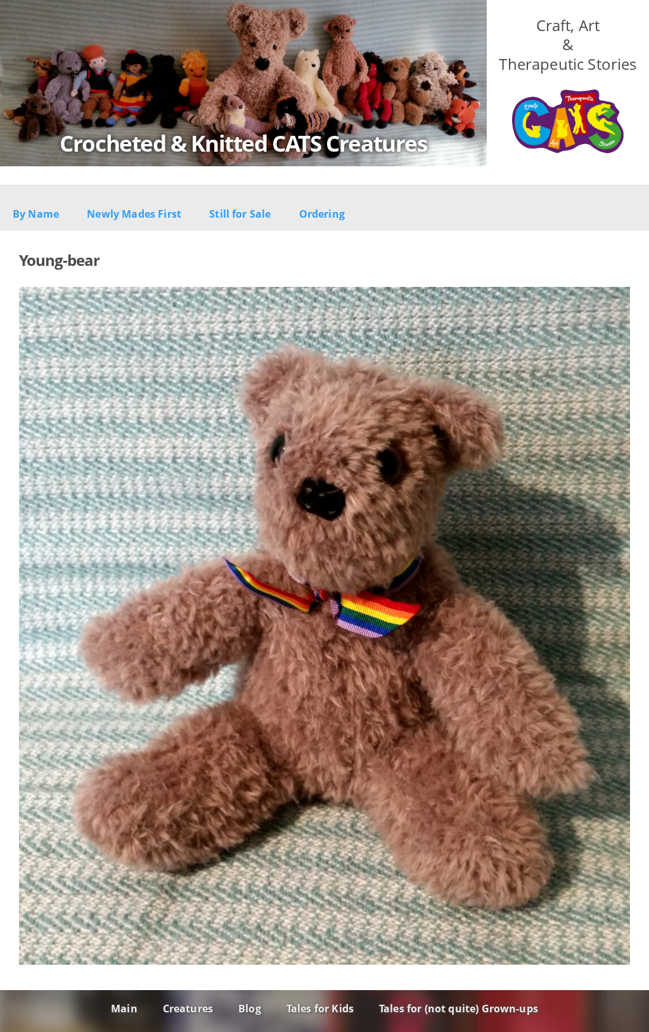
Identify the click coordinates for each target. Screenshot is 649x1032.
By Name (36, 214)
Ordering (322, 214)
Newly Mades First (134, 214)
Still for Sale (240, 214)
